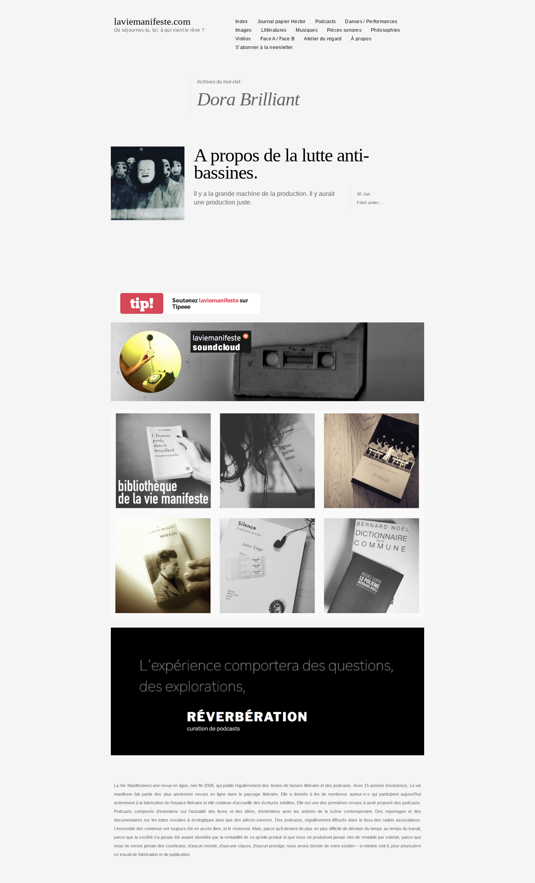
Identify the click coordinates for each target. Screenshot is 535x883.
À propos (361, 39)
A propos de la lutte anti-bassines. (281, 164)
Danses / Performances (371, 21)
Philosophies (385, 30)
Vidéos (243, 39)
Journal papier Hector (281, 21)
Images (243, 30)
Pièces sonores (344, 30)
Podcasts (325, 21)
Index (241, 21)
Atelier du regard (323, 39)
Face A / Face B (277, 39)
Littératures (274, 30)
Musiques (306, 30)
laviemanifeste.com (152, 21)
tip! (142, 303)
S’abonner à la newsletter (264, 47)
